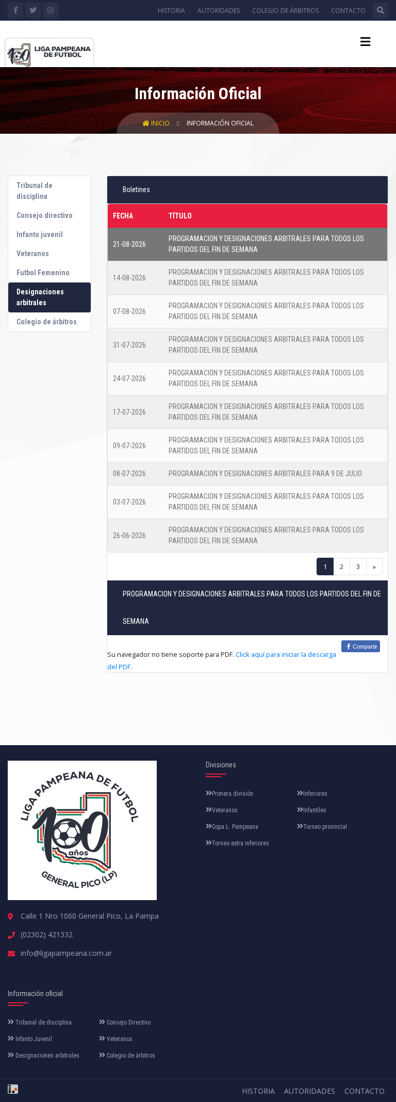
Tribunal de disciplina (43, 1022)
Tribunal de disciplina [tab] (34, 190)
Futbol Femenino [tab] (43, 273)
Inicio (160, 123)
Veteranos (225, 810)
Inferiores (315, 793)
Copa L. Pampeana (235, 826)
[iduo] (13, 1085)
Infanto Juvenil (33, 1039)
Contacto (348, 10)
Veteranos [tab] (32, 253)
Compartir (365, 646)
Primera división (232, 793)
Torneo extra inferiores (240, 843)
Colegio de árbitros (285, 10)
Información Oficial (220, 123)
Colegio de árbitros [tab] (46, 322)
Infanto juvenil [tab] (39, 234)
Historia (171, 10)
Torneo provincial (325, 826)
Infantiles (314, 810)
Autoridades (218, 10)
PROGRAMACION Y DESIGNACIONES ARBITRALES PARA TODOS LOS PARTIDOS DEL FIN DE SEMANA (266, 244)
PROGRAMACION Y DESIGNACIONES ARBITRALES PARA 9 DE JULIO (265, 473)
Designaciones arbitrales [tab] (40, 297)
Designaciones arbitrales (46, 1055)
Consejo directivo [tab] (44, 215)
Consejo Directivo (128, 1022)
